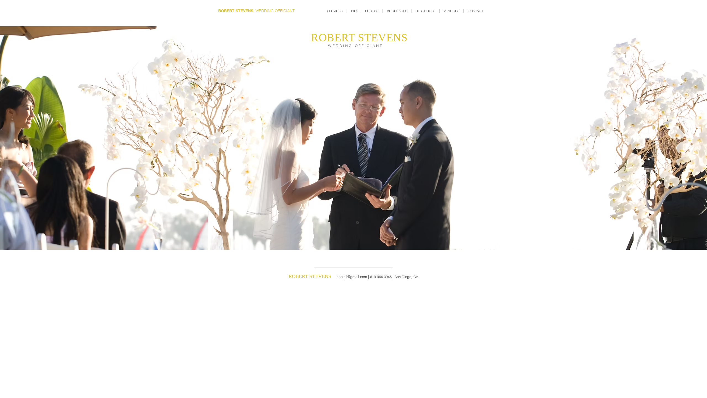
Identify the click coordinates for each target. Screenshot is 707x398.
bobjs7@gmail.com (351, 276)
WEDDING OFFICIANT (256, 10)
